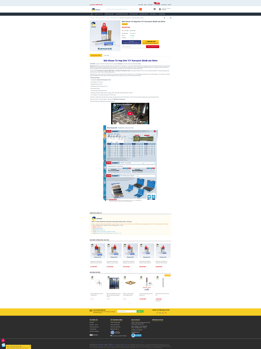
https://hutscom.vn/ (101, 230)
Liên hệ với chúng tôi (94, 331)
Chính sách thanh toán (115, 327)
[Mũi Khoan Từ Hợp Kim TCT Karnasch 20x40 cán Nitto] (105, 35)
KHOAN (107, 17)
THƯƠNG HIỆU (162, 14)
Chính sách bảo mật (94, 327)
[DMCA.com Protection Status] (94, 335)
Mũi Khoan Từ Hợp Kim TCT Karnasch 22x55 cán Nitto (112, 262)
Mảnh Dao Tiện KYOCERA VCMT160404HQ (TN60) (112, 294)
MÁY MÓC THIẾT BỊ (144, 14)
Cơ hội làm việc (93, 329)
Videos (145, 4)
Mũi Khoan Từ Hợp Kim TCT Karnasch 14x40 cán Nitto (161, 262)
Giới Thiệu (140, 4)
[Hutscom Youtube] (163, 312)
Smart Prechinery (123, 335)
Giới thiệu (92, 322)
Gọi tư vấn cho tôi (152, 46)
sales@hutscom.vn (99, 228)
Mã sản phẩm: (125, 33)
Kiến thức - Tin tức (94, 324)
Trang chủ (92, 17)
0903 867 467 (150, 42)
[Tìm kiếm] (140, 9)
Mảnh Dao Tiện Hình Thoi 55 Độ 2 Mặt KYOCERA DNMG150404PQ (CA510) (97, 295)
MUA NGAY (131, 42)
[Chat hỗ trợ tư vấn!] (3, 345)
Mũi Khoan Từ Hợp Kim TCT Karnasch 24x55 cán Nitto (96, 262)
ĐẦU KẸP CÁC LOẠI (109, 14)
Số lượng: (124, 37)
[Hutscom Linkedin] (160, 312)
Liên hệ (169, 4)
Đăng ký (168, 8)
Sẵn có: (123, 35)
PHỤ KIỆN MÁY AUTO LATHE (122, 14)
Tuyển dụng (164, 4)
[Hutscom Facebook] (157, 312)
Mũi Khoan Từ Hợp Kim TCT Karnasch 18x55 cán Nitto (145, 262)
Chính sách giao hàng (115, 322)
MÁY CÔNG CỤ (153, 14)
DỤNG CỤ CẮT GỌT (99, 14)
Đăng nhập (164, 8)
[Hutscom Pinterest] (165, 312)
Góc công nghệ (156, 4)
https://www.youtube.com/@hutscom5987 (106, 231)
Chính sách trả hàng (115, 324)
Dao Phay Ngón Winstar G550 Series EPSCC (129, 294)
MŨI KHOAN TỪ (114, 17)
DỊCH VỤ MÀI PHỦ (134, 14)
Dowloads (150, 4)
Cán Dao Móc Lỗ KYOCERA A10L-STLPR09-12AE (162, 294)
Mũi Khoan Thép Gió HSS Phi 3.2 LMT (146, 294)
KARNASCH (125, 24)
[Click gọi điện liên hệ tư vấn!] (3, 340)
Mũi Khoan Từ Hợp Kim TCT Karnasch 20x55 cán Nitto (129, 262)
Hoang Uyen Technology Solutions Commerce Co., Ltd (109, 233)
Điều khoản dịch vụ (115, 329)
